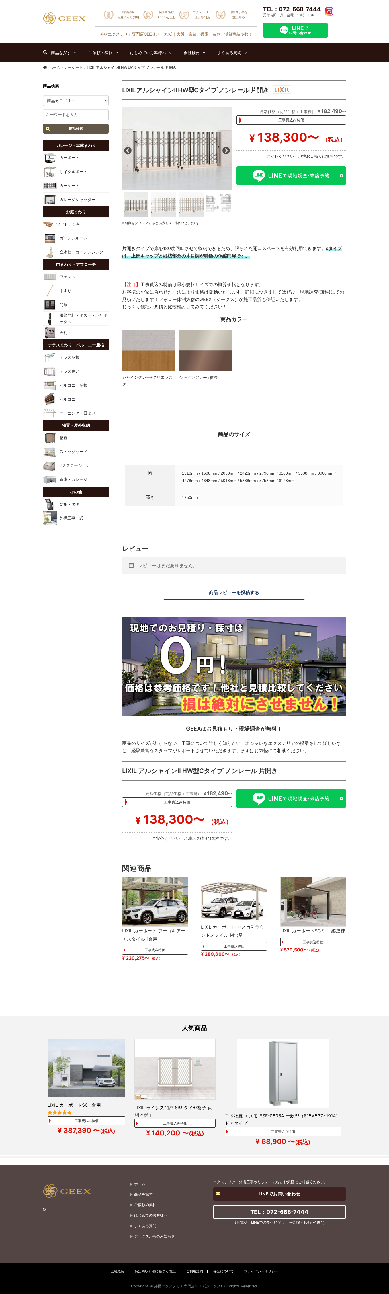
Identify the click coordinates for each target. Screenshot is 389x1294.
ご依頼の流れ (145, 1205)
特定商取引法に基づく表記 (155, 1271)
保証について (223, 1271)
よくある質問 (145, 1226)
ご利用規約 (194, 1271)
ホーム (54, 67)
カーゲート (73, 67)
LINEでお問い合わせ (279, 1194)
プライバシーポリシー (261, 1271)
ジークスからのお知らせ (154, 1236)
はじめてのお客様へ (150, 1215)
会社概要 (117, 1271)
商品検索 (76, 128)
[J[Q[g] (177, 148)
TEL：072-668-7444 (292, 9)
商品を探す (143, 1194)
